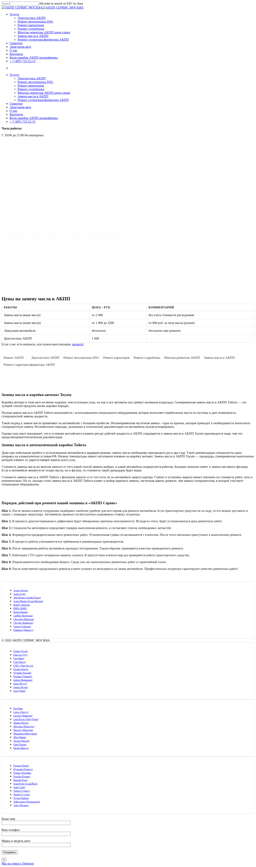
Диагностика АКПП (32, 18)
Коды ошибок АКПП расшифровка (34, 57)
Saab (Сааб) (19, 787)
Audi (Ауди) (19, 594)
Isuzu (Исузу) (20, 683)
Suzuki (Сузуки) (21, 794)
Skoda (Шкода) (20, 748)
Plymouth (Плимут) (23, 769)
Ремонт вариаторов (31, 25)
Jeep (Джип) (19, 691)
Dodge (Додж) (20, 651)
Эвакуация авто (20, 46)
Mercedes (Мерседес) (23, 726)
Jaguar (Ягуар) (20, 687)
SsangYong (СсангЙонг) (25, 783)
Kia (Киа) (18, 708)
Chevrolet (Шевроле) (23, 619)
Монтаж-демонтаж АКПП (182, 357)
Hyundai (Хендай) (22, 673)
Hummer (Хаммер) (22, 676)
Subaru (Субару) (21, 791)
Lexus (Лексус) (20, 712)
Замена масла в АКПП (33, 36)
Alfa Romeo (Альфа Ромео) (27, 597)
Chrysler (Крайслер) (23, 622)
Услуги (14, 14)
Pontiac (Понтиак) (22, 773)
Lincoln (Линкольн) (22, 715)
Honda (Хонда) (20, 669)
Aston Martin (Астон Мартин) (28, 601)
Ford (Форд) (19, 662)
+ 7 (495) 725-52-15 (22, 61)
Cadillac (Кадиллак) (23, 615)
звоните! (78, 344)
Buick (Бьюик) (20, 612)
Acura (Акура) (20, 590)
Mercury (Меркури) (23, 730)
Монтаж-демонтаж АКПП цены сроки (44, 32)
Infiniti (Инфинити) (22, 680)
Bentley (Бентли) (21, 604)
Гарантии (16, 43)
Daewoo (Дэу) (20, 655)
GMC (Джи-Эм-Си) (23, 665)
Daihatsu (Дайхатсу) (23, 630)
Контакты (16, 54)
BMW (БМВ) (20, 608)
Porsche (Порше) (21, 776)
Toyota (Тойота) (21, 798)
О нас (13, 50)
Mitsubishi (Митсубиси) (25, 733)
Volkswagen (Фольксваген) (26, 801)
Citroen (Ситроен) (22, 626)
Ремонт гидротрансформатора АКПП (43, 39)
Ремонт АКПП (14, 357)
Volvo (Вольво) (21, 805)
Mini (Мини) (19, 737)
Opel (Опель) (19, 744)
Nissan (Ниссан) (21, 741)
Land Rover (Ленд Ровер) (25, 719)
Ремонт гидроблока (31, 28)
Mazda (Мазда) (20, 723)
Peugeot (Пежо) (21, 765)
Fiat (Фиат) (18, 658)
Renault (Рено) (20, 780)
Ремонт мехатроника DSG (35, 21)
